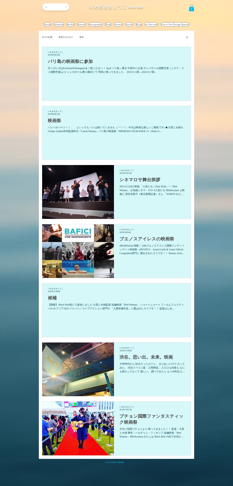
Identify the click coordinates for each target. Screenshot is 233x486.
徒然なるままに (66, 37)
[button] (191, 8)
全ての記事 (47, 37)
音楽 (81, 37)
